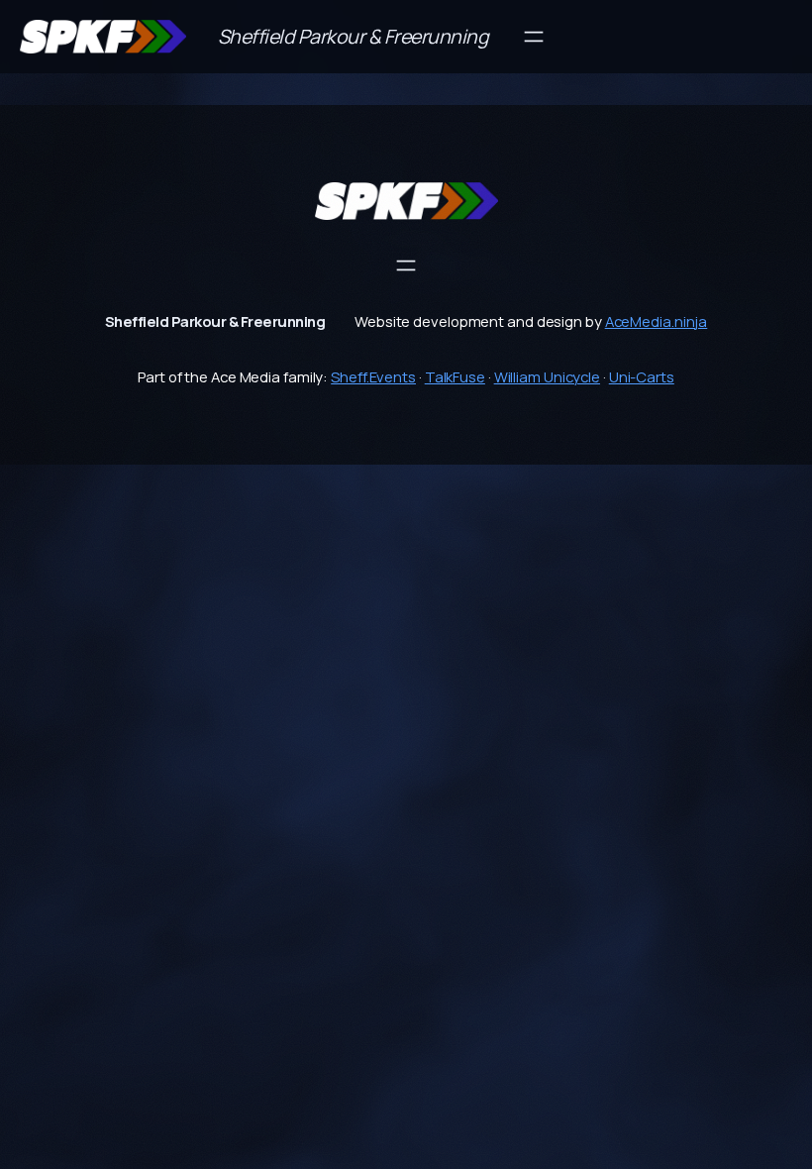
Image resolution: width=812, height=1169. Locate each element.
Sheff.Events (373, 376)
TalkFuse (455, 376)
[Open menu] (534, 37)
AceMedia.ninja (656, 321)
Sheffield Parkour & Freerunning (353, 36)
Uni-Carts (641, 376)
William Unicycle (547, 376)
